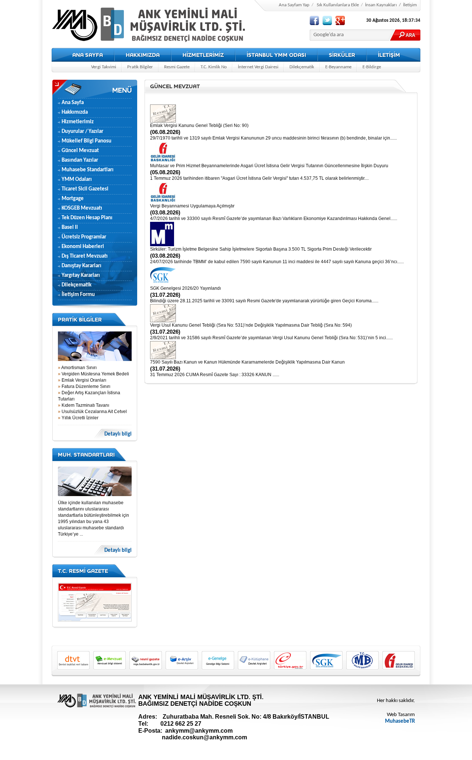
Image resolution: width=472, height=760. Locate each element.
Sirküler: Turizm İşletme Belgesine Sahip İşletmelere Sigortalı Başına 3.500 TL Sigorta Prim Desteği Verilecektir (261, 249)
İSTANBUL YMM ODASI (276, 54)
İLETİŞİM (389, 54)
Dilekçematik (301, 67)
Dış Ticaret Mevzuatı (85, 256)
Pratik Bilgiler (140, 67)
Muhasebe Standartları (88, 170)
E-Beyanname (338, 67)
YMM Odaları (77, 179)
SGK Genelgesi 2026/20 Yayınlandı (185, 288)
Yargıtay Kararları (81, 275)
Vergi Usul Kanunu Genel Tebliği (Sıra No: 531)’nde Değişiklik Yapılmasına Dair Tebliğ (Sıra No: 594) (251, 325)
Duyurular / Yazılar (82, 131)
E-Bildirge (371, 67)
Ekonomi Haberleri (83, 247)
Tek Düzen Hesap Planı (87, 218)
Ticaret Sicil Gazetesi (85, 189)
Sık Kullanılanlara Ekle (338, 5)
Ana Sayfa (73, 103)
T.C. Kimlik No (214, 67)
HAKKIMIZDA (143, 54)
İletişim (410, 5)
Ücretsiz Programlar (84, 237)
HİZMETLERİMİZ (203, 54)
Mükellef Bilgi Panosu (86, 141)
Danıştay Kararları (81, 266)
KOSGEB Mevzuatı (82, 208)
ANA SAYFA (87, 54)
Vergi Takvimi (103, 67)
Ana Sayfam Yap (294, 5)
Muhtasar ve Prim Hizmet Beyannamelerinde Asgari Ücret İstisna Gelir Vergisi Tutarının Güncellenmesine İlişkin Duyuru (269, 165)
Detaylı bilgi (118, 434)
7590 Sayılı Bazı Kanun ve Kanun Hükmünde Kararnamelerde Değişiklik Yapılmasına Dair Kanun (247, 362)
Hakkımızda (75, 112)
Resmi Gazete (177, 67)
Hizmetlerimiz (78, 122)
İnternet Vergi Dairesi (258, 67)
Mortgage (73, 199)
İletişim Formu (78, 295)
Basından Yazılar (80, 160)
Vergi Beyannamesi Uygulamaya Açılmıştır (192, 206)
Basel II (70, 227)
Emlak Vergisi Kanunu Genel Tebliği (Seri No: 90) (199, 125)
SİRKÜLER (342, 54)
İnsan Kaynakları (381, 5)
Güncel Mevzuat (80, 151)
